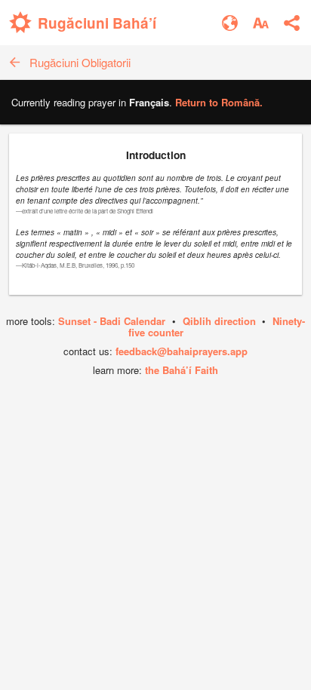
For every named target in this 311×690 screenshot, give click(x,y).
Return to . (219, 102)
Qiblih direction (219, 321)
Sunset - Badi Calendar (111, 321)
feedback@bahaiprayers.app (181, 351)
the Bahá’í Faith (181, 370)
